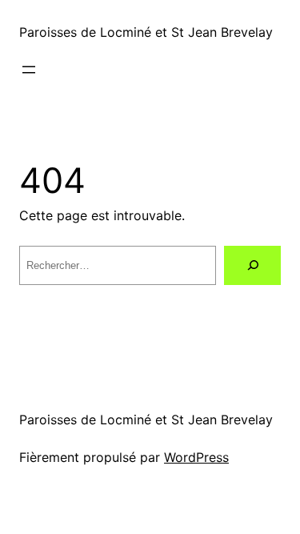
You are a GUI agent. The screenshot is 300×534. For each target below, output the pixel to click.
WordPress (196, 457)
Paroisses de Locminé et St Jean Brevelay (146, 32)
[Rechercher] (252, 265)
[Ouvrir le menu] (28, 69)
